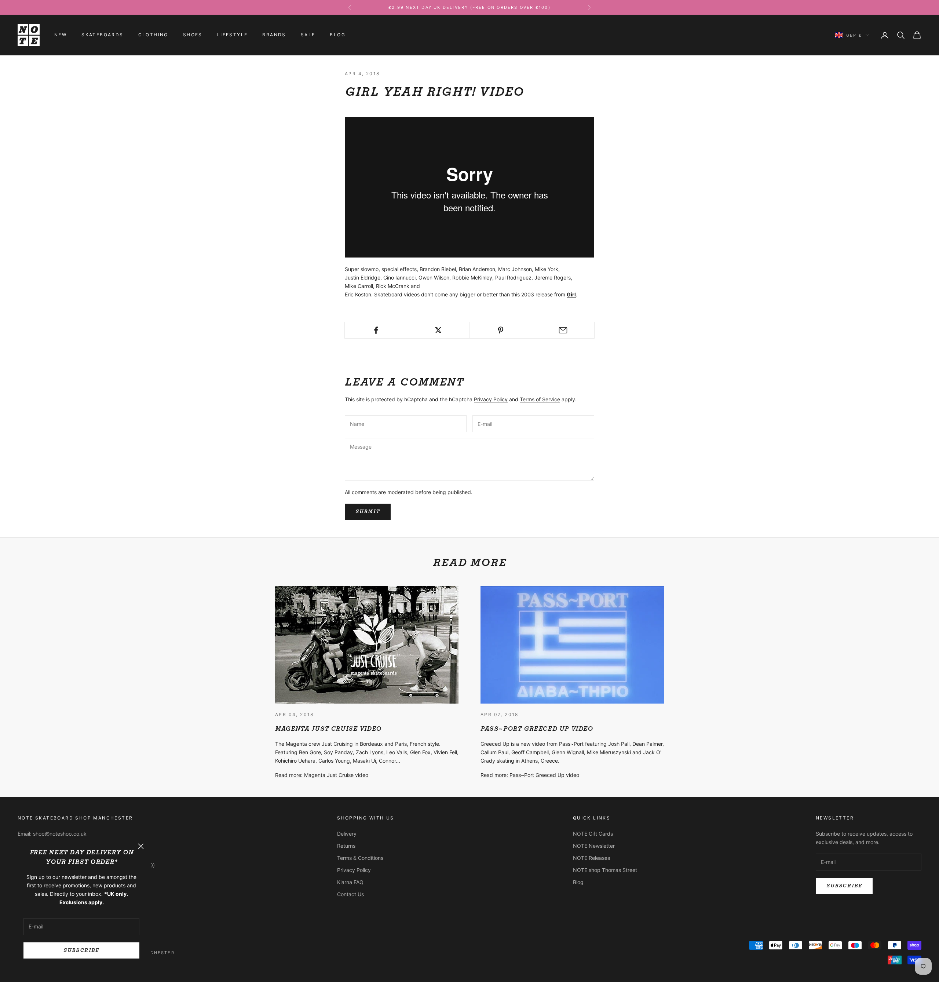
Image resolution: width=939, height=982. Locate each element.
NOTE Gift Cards (593, 833)
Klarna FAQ (350, 882)
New (60, 35)
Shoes (192, 35)
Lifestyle (232, 35)
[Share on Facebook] (376, 330)
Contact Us (350, 894)
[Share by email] (563, 330)
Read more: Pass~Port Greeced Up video (530, 775)
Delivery (347, 833)
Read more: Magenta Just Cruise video (321, 775)
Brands (274, 35)
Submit (367, 511)
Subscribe (81, 950)
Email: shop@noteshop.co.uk (52, 833)
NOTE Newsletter (594, 846)
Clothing (153, 35)
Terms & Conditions (360, 858)
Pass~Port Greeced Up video (537, 728)
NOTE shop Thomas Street (605, 870)
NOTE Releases (591, 858)
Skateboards (102, 35)
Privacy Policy (491, 399)
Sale (308, 35)
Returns (346, 846)
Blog (338, 35)
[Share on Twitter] (438, 330)
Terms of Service (540, 399)
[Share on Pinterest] (501, 330)
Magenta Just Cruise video (328, 728)
